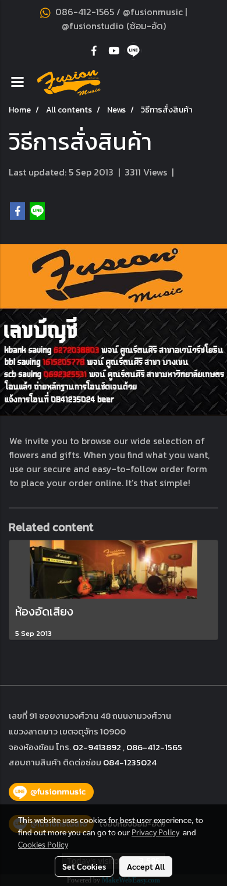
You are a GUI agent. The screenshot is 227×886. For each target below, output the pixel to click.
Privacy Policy (155, 832)
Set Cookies (84, 866)
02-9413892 (97, 747)
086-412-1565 (154, 747)
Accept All (146, 866)
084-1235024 (130, 762)
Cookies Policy (43, 844)
